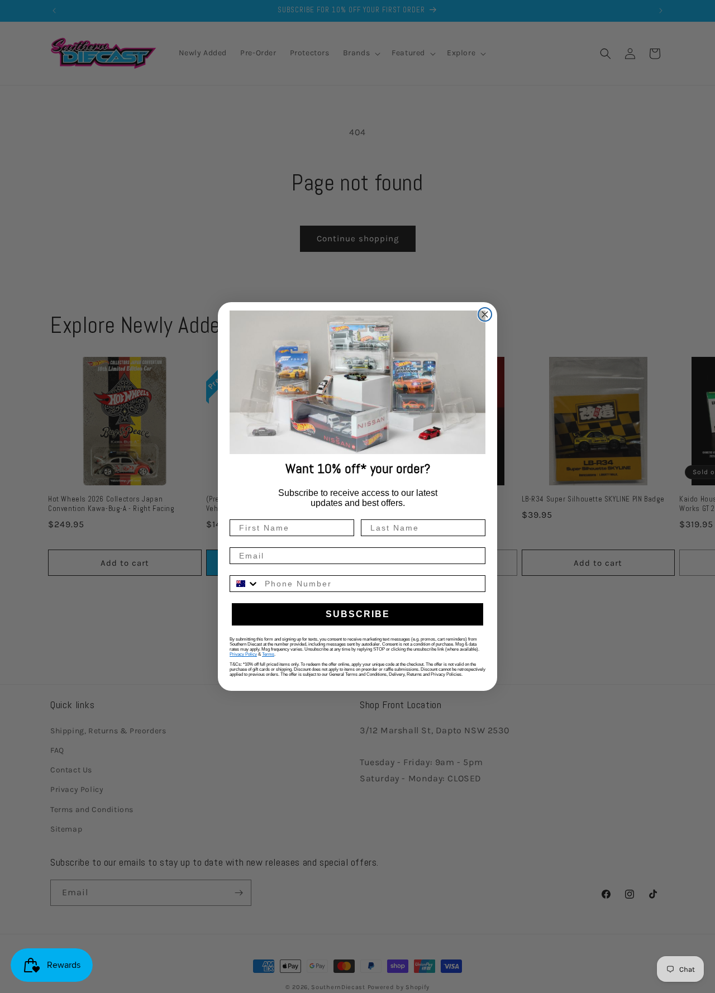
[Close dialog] (485, 314)
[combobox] (244, 583)
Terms (268, 654)
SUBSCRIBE (358, 614)
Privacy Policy (243, 654)
